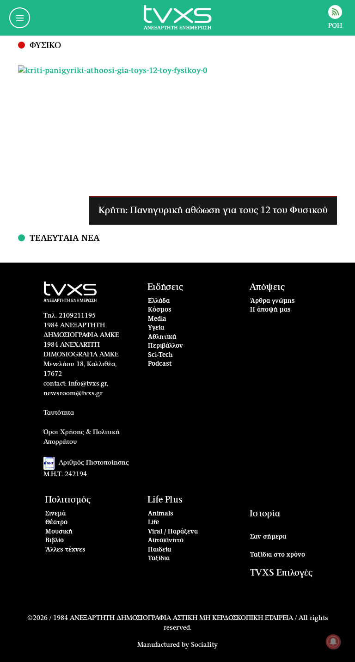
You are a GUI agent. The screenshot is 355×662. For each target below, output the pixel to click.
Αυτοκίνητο (166, 541)
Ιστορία (265, 513)
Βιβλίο (54, 541)
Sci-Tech (160, 355)
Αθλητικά (162, 337)
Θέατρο (56, 523)
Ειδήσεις (165, 287)
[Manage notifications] (333, 641)
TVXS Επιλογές (281, 573)
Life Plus (165, 500)
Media (157, 319)
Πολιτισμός (68, 500)
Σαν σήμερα (268, 537)
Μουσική (59, 532)
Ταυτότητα (58, 413)
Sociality (204, 645)
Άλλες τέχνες (65, 550)
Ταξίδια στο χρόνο (277, 555)
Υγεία (156, 328)
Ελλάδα (159, 301)
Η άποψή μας (270, 310)
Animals (160, 514)
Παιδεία (159, 550)
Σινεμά (55, 514)
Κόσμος (159, 310)
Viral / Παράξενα (173, 532)
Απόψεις (267, 287)
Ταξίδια (159, 559)
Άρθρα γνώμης (272, 301)
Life (153, 523)
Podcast (160, 364)
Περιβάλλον (165, 346)
